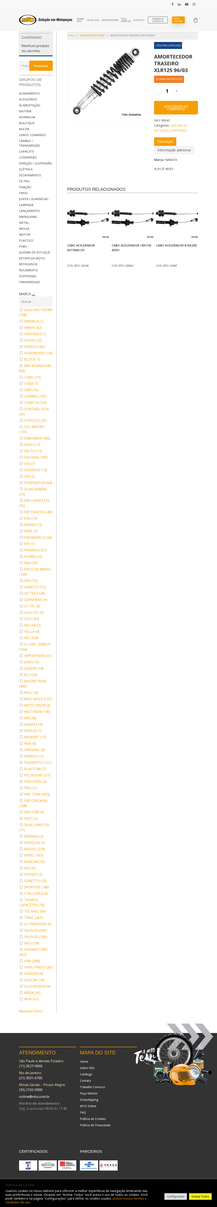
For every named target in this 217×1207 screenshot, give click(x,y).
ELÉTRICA (26, 169)
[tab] (165, 141)
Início (71, 35)
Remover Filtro (30, 1011)
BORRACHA (27, 117)
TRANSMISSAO (29, 282)
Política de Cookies (93, 1119)
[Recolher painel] (33, 295)
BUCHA (24, 129)
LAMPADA (26, 205)
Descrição (165, 141)
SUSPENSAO (27, 276)
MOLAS (24, 229)
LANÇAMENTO (29, 211)
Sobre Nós (80, 20)
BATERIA (25, 111)
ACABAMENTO (29, 93)
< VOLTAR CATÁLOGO (168, 45)
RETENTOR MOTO (32, 258)
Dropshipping (110, 20)
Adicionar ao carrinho (176, 107)
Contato (139, 20)
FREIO (23, 193)
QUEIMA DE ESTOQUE (34, 252)
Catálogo (92, 20)
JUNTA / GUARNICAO (33, 199)
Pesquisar (41, 66)
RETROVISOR (28, 264)
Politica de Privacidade (95, 1125)
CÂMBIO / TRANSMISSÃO (29, 143)
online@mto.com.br (34, 1096)
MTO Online (178, 20)
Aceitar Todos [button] (200, 1196)
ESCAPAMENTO (30, 175)
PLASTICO (26, 240)
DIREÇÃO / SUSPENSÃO (35, 163)
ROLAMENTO (28, 270)
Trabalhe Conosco (158, 20)
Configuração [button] (175, 1196)
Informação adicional (174, 150)
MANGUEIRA (28, 217)
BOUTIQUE (27, 123)
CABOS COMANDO (32, 135)
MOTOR (24, 234)
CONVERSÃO (28, 157)
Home (84, 1061)
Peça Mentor (126, 20)
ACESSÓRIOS (28, 99)
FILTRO (24, 181)
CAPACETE (26, 151)
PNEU (23, 246)
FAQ (83, 1112)
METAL (24, 223)
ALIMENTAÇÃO (29, 105)
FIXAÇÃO (25, 187)
